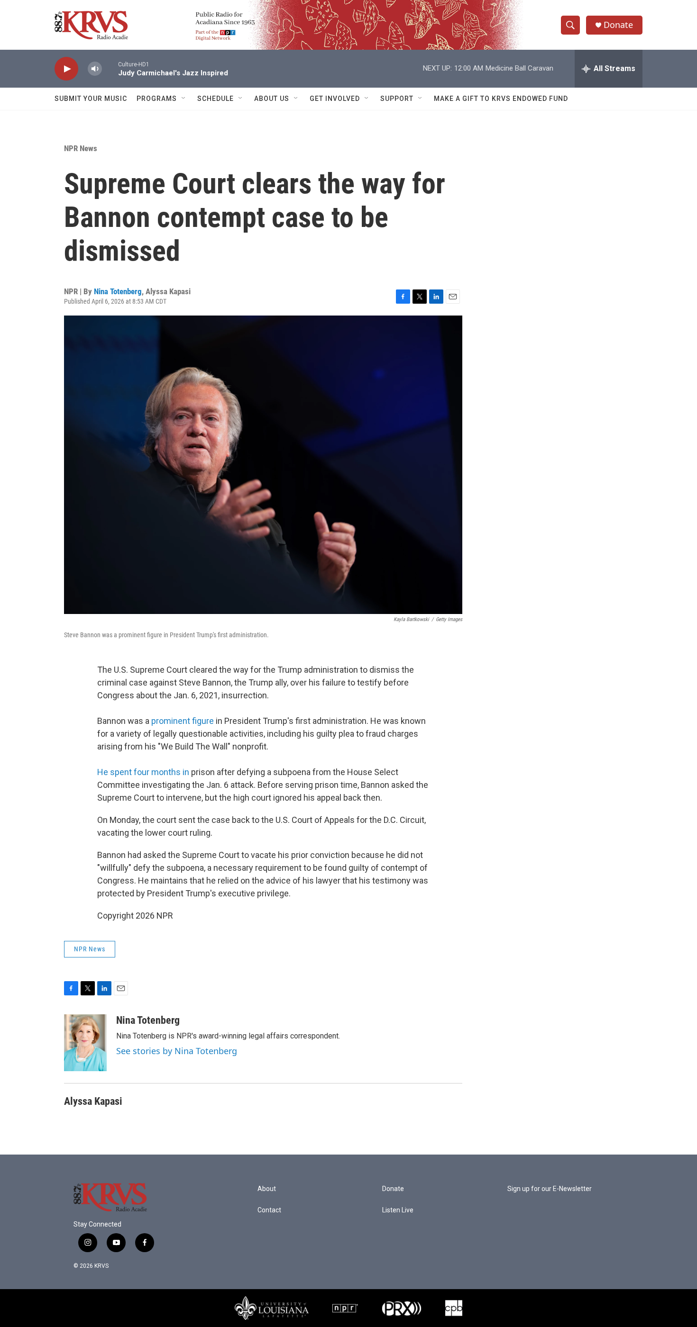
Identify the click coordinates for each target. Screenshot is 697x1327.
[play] (66, 68)
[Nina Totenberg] (85, 1042)
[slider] (110, 68)
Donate (618, 25)
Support (396, 98)
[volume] (95, 69)
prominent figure (182, 721)
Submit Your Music (91, 98)
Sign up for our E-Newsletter (549, 1188)
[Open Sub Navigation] (184, 98)
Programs (157, 98)
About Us (271, 98)
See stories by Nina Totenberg (176, 1050)
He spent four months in (143, 772)
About (266, 1188)
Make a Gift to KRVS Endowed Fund (501, 98)
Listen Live (397, 1210)
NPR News (80, 148)
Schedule (215, 98)
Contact (269, 1210)
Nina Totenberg (118, 291)
